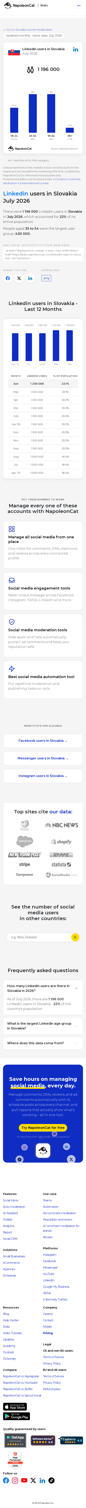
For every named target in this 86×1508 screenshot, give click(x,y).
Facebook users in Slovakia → (43, 741)
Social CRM (10, 1239)
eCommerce (11, 1263)
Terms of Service (53, 1357)
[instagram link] (15, 1481)
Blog (6, 1314)
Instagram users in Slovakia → (43, 776)
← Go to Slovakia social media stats (27, 29)
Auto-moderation (14, 1207)
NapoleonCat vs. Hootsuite (20, 1382)
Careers (48, 1314)
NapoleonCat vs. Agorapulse (21, 1376)
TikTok (47, 1293)
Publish (7, 1219)
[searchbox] (31, 937)
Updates (8, 1339)
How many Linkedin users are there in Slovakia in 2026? (38, 988)
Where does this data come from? (35, 1043)
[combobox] (38, 938)
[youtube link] (24, 1481)
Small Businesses (14, 1256)
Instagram (49, 1255)
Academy (9, 1346)
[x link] (33, 1481)
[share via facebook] (8, 278)
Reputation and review (57, 1219)
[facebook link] (6, 1481)
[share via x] (19, 278)
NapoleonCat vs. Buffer (18, 1389)
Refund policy (52, 1389)
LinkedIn (48, 1280)
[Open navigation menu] (79, 5)
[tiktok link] (51, 1481)
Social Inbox (10, 1200)
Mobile (47, 1326)
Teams (47, 1200)
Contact (48, 1320)
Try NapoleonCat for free (43, 1128)
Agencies (9, 1269)
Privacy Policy (52, 1363)
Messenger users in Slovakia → (43, 758)
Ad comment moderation (59, 1213)
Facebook (49, 1261)
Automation (51, 1207)
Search (75, 937)
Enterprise (9, 1275)
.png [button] (46, 278)
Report (7, 1232)
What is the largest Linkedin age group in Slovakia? (39, 1026)
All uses (47, 1237)
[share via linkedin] (30, 278)
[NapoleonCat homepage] (43, 1150)
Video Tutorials (12, 1333)
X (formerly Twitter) (55, 1299)
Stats (6, 1326)
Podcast (8, 1352)
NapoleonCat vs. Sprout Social (22, 1395)
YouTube (48, 1274)
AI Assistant (10, 1213)
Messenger (50, 1267)
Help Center (11, 1320)
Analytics (8, 1226)
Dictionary (9, 1358)
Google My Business (56, 1287)
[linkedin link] (42, 1481)
